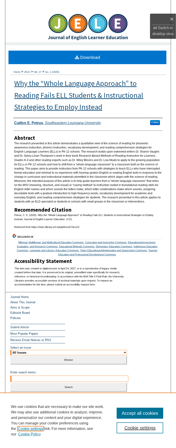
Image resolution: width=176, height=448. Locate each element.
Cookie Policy (29, 434)
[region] (88, 420)
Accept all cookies (140, 413)
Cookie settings (30, 429)
